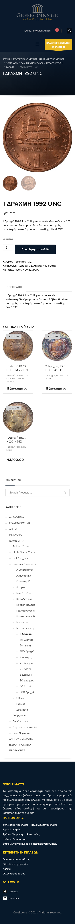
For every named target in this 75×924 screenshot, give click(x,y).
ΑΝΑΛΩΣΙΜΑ (16, 517)
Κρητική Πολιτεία (25, 604)
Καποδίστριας (24, 599)
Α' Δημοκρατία (24, 569)
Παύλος (20, 703)
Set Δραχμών (20, 558)
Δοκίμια (20, 587)
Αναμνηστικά (23, 575)
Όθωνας (21, 698)
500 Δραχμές (27, 692)
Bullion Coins (21, 546)
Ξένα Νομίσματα (22, 733)
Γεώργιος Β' (23, 581)
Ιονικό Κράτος (24, 593)
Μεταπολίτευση (12, 269)
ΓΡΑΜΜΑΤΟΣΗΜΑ (19, 523)
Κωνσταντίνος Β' (25, 616)
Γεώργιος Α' (19, 715)
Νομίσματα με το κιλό (25, 727)
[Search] (65, 492)
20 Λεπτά (25, 669)
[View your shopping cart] (59, 30)
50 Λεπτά (25, 686)
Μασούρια (22, 622)
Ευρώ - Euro (20, 721)
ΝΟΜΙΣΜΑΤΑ (31, 269)
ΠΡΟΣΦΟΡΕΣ (17, 750)
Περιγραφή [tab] (14, 287)
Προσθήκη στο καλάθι (35, 249)
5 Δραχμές (26, 674)
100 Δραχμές (27, 651)
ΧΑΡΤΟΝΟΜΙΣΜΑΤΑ (21, 738)
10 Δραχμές (26, 639)
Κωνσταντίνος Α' (25, 610)
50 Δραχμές (26, 680)
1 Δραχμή (23, 265)
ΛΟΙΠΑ (13, 529)
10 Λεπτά (25, 645)
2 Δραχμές (26, 657)
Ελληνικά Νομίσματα (43, 265)
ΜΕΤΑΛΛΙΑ (15, 534)
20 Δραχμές (27, 663)
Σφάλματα (22, 709)
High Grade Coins (24, 552)
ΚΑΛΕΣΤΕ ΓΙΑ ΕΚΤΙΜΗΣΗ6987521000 (58, 45)
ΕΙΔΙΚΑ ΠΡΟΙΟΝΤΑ (20, 744)
